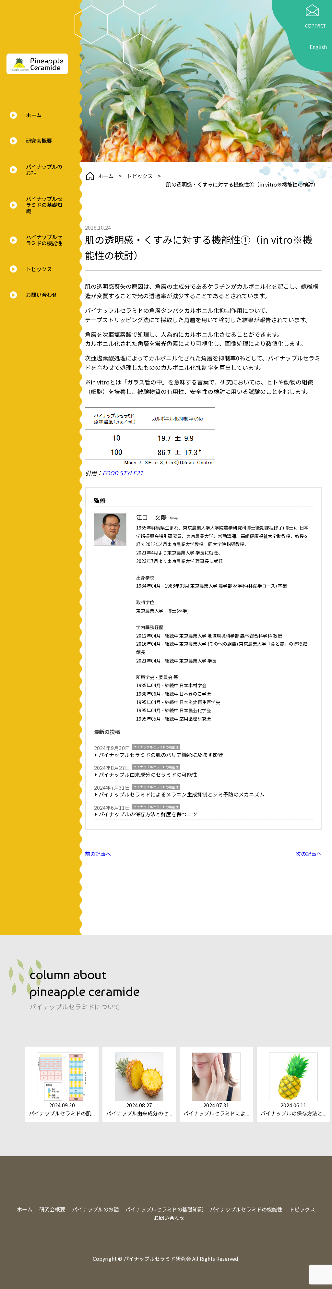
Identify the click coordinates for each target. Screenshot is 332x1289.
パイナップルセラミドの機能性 (44, 240)
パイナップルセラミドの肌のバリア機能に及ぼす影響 (161, 755)
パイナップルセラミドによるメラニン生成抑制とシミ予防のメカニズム (182, 794)
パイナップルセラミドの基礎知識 (44, 205)
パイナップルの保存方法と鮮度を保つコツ (148, 814)
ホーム (34, 115)
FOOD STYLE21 (122, 472)
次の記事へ (309, 853)
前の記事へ (98, 853)
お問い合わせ (41, 295)
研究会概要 (39, 141)
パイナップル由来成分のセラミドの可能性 (148, 774)
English (318, 47)
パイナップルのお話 (44, 170)
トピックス (39, 269)
